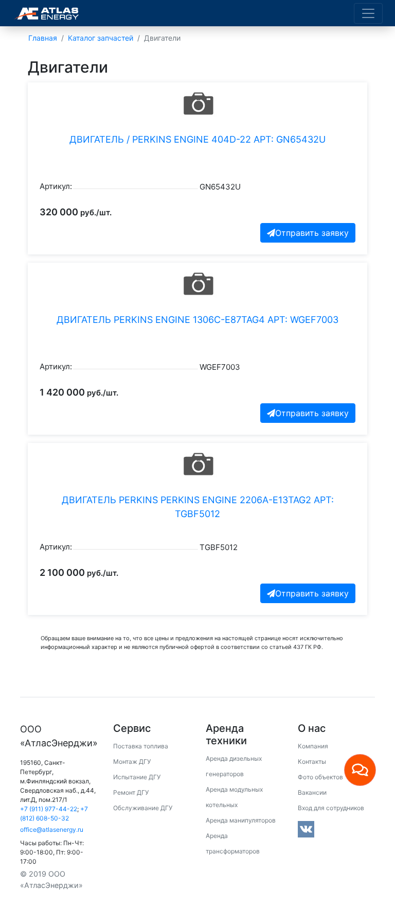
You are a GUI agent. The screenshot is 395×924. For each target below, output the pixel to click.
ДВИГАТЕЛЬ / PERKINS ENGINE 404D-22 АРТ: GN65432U (197, 139)
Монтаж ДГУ (132, 761)
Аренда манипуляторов (241, 820)
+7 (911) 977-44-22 (48, 809)
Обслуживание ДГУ (142, 808)
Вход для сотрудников (331, 808)
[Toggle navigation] (368, 13)
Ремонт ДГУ (131, 792)
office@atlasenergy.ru (51, 829)
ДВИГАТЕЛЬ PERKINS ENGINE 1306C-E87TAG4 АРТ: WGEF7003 (197, 319)
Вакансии (312, 792)
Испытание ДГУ (136, 777)
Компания (313, 746)
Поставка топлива (140, 746)
